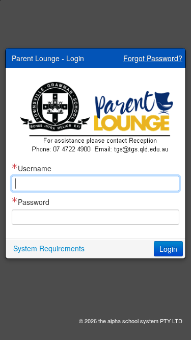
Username (34, 168)
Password (33, 202)
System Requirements (49, 248)
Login (168, 249)
